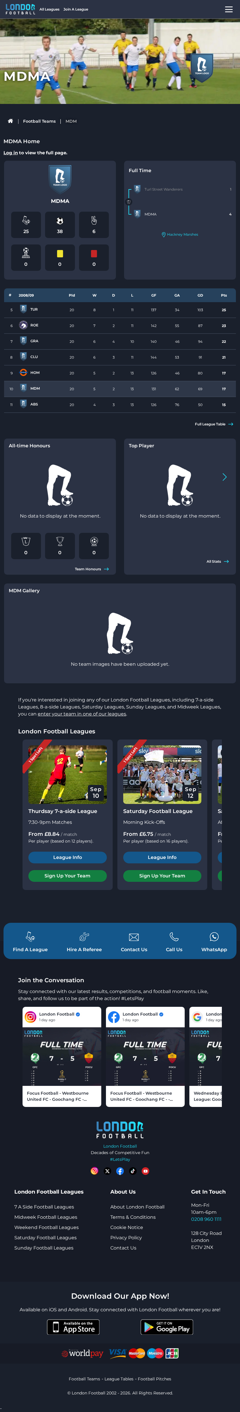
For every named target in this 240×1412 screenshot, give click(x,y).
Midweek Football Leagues (45, 1217)
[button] (225, 476)
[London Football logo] (20, 9)
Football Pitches (154, 1379)
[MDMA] (137, 214)
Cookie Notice (126, 1227)
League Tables (118, 1379)
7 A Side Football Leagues (44, 1207)
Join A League (76, 9)
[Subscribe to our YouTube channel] (145, 1171)
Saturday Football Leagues (45, 1237)
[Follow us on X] (107, 1171)
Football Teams (39, 121)
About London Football (137, 1207)
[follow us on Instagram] (94, 1171)
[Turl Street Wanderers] (137, 189)
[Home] (11, 121)
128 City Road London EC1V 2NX (206, 1240)
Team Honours (88, 569)
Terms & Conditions (133, 1217)
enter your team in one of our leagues (82, 714)
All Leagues (49, 9)
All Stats (214, 561)
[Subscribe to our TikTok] (133, 1171)
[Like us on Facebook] (120, 1171)
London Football (120, 1146)
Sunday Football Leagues (43, 1248)
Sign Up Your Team (67, 876)
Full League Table (210, 424)
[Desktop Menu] (229, 9)
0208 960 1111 (206, 1219)
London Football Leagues (56, 731)
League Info (67, 857)
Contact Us (123, 1248)
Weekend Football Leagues (46, 1227)
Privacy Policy (126, 1237)
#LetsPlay (120, 1159)
